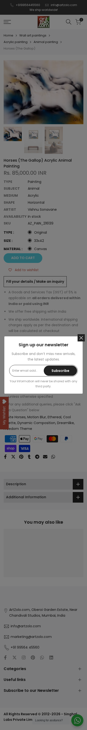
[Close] (81, 337)
